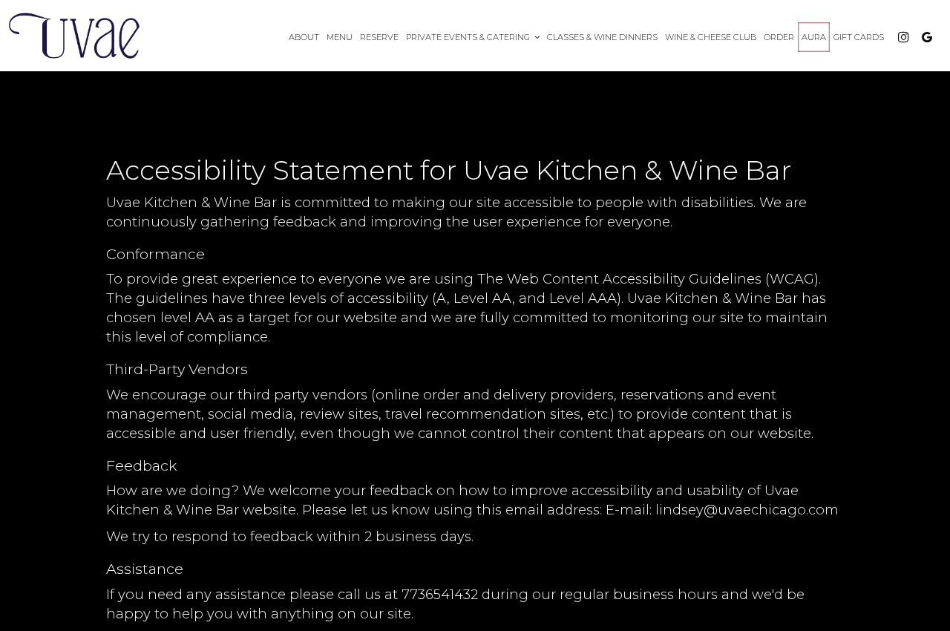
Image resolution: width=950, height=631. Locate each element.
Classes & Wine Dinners (602, 37)
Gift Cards (858, 37)
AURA (814, 37)
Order (779, 37)
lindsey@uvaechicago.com (747, 509)
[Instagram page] (903, 37)
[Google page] (927, 37)
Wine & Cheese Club (710, 37)
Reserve (379, 37)
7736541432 (440, 594)
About (304, 37)
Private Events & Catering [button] (469, 37)
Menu (340, 37)
